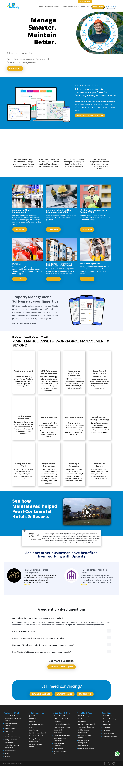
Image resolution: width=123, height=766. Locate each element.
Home (41, 7)
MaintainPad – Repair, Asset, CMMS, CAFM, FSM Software (13, 718)
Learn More (19, 229)
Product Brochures (109, 716)
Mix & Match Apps (84, 716)
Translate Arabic (85, 1)
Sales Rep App (33, 730)
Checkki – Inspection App (12, 737)
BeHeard (7, 756)
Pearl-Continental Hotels (36, 570)
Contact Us (106, 728)
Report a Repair (10, 729)
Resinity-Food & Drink (61, 716)
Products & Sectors (52, 7)
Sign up (111, 7)
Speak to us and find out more (89, 115)
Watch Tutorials (64, 694)
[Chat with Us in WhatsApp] (117, 754)
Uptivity (19, 763)
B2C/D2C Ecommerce (36, 722)
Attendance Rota (10, 750)
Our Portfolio (107, 722)
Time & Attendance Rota (37, 736)
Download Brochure (41, 694)
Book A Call (15, 68)
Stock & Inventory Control (37, 733)
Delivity (7, 753)
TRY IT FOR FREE (85, 694)
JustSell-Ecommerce (35, 716)
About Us (84, 7)
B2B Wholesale (34, 719)
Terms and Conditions (110, 737)
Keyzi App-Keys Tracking (86, 748)
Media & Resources (70, 7)
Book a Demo (98, 7)
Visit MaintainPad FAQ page (61, 667)
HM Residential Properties (94, 570)
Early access (106, 731)
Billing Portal (107, 725)
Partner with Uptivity (109, 719)
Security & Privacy (108, 734)
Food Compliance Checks (62, 724)
